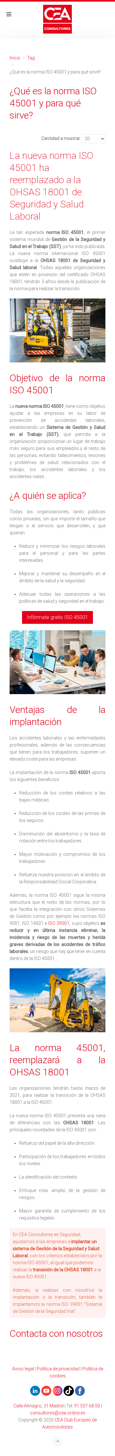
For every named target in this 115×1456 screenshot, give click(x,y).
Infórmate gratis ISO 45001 (57, 617)
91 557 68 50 (87, 1405)
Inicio (15, 57)
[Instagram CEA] (57, 1390)
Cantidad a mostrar (60, 138)
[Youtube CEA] (35, 1390)
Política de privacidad (58, 1368)
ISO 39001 (58, 923)
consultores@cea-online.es (57, 1412)
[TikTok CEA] (69, 1390)
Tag (31, 57)
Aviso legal (23, 1368)
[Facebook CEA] (80, 1390)
